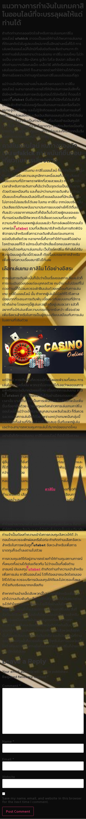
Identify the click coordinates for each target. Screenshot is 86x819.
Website (8, 776)
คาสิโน (50, 489)
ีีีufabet (34, 569)
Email (8, 759)
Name (8, 741)
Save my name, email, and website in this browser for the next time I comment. (42, 799)
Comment (11, 685)
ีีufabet (22, 228)
